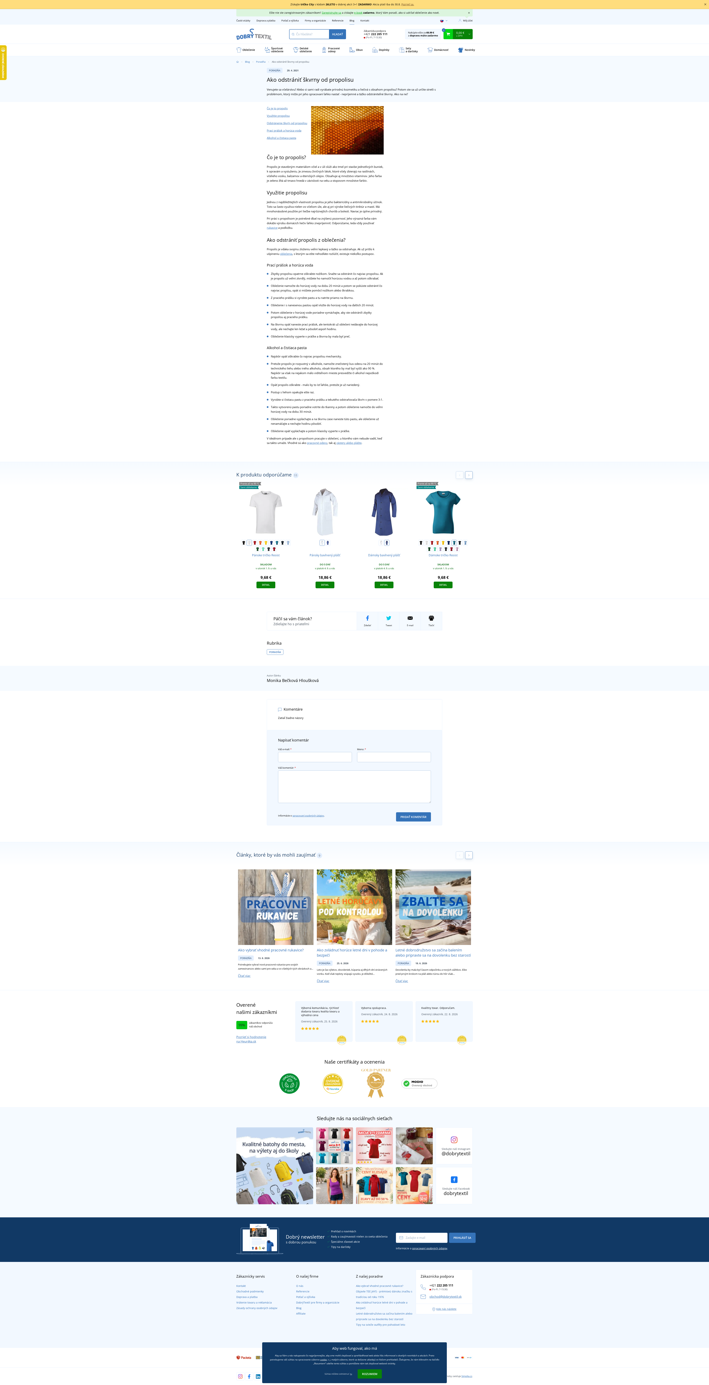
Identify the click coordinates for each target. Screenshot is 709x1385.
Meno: (361, 749)
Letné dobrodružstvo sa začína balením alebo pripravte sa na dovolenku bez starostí (433, 953)
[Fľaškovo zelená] (257, 549)
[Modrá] (327, 543)
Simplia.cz (466, 1376)
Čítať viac (244, 976)
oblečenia (286, 254)
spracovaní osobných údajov (308, 815)
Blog (352, 20)
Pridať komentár (413, 817)
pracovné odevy (317, 443)
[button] (469, 475)
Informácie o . (301, 815)
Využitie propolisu (278, 116)
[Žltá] (265, 543)
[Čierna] (243, 543)
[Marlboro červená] (274, 549)
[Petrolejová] (277, 543)
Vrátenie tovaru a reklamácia (254, 1302)
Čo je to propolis (277, 108)
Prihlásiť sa (462, 1238)
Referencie (337, 20)
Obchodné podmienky (250, 1291)
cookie (323, 1359)
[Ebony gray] (268, 549)
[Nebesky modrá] (288, 543)
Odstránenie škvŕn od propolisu (287, 123)
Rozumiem (369, 1374)
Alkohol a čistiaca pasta (281, 138)
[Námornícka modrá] (282, 543)
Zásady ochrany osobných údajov (256, 1308)
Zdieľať (367, 625)
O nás (299, 1286)
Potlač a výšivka (290, 20)
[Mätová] (263, 549)
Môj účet (468, 20)
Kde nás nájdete (446, 1309)
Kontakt (364, 20)
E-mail (410, 625)
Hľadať (337, 34)
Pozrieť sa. (407, 4)
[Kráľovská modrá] (271, 543)
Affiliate (301, 1313)
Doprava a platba (265, 20)
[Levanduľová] (440, 549)
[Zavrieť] (705, 4)
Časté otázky (243, 20)
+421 (376, 34)
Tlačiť (431, 625)
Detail (266, 584)
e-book (358, 12)
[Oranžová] (260, 543)
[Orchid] (457, 549)
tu (351, 1373)
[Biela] (249, 543)
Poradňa (261, 61)
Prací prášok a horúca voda (284, 130)
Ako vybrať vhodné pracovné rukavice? (271, 950)
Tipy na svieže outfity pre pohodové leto (380, 1324)
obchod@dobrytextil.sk (445, 1297)
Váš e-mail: (285, 749)
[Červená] (254, 543)
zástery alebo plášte (349, 443)
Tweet (389, 625)
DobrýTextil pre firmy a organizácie (317, 1302)
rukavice (272, 228)
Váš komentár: (287, 767)
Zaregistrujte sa (331, 12)
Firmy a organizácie (315, 20)
